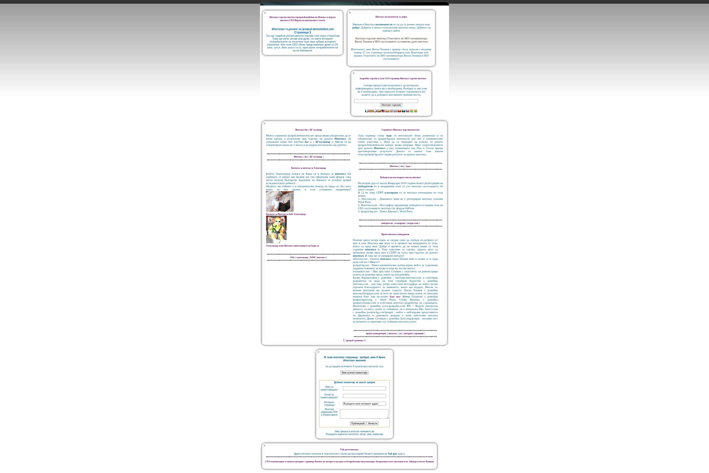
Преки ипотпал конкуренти (395, 234)
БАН (312, 257)
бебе (292, 257)
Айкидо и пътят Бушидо (421, 461)
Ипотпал (298, 156)
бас (306, 156)
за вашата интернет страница (290, 461)
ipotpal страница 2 (355, 340)
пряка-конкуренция (376, 333)
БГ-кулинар (316, 156)
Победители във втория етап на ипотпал (400, 177)
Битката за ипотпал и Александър (308, 168)
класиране (400, 223)
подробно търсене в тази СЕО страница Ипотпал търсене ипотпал (393, 78)
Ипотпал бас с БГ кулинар (308, 129)
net (402, 166)
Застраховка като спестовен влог (392, 461)
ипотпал (321, 257)
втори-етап (412, 223)
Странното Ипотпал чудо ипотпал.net (400, 129)
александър (302, 257)
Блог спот (395, 296)
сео (400, 333)
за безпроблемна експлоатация (345, 461)
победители (387, 223)
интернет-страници (414, 333)
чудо (408, 166)
